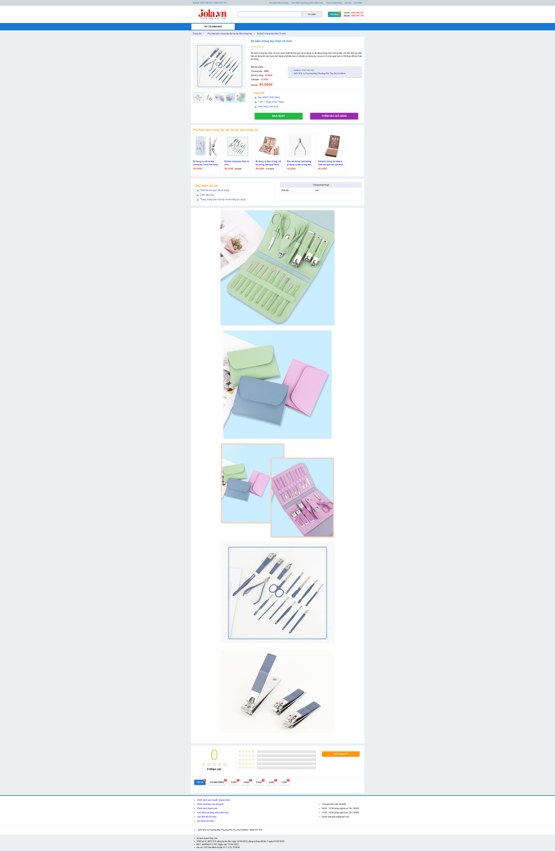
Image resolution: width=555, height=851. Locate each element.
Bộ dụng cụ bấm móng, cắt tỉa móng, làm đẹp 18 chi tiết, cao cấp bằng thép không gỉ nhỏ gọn (206, 163)
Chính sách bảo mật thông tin (210, 804)
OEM (266, 71)
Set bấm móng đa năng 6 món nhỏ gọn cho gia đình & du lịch (268, 163)
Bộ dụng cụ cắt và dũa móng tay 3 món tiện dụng (330, 163)
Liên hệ (348, 3)
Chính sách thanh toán (207, 808)
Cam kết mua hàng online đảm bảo (307, 3)
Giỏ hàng (334, 14)
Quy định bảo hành (205, 821)
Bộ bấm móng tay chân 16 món (271, 33)
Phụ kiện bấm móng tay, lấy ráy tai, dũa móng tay (230, 33)
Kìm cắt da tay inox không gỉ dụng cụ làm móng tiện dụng (236, 163)
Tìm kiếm (312, 14)
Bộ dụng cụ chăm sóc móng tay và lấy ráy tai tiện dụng (299, 163)
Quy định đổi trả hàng (278, 3)
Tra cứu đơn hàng (334, 3)
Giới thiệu (358, 3)
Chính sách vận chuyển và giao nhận (213, 800)
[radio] (203, 764)
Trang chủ (198, 33)
